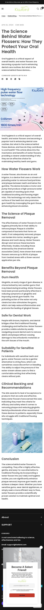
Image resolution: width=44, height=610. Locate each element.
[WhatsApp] (15, 79)
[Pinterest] (11, 79)
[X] (7, 79)
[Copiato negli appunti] (19, 79)
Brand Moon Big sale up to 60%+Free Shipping (22, 2)
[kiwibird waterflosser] (22, 437)
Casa (3, 16)
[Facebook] (3, 79)
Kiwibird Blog (12, 16)
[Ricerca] (38, 8)
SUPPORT (7, 524)
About (5, 517)
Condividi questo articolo (14, 75)
